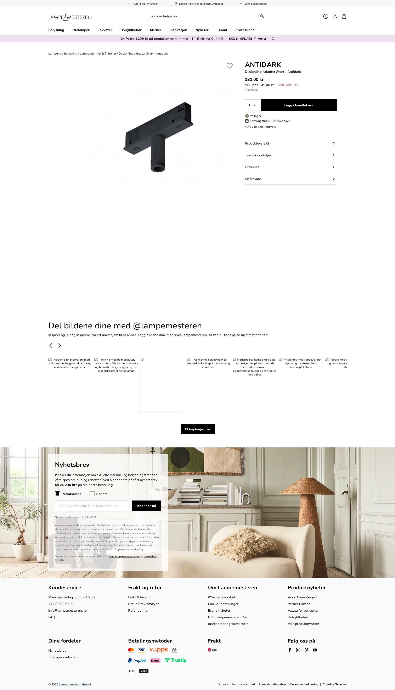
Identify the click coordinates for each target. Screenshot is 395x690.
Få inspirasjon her (197, 429)
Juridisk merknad (243, 684)
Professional (245, 30)
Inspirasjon (178, 30)
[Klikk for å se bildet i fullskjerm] (158, 137)
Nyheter (202, 30)
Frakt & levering (140, 597)
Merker (155, 30)
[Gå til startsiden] (70, 16)
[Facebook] (290, 650)
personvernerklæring (130, 549)
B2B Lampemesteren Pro (227, 617)
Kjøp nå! (217, 38)
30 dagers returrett (63, 657)
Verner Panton (299, 603)
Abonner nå (146, 505)
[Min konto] (335, 16)
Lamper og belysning (62, 53)
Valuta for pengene (303, 610)
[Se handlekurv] (344, 16)
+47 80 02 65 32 (61, 603)
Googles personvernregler (124, 556)
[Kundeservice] (325, 16)
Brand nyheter (219, 610)
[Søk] (262, 16)
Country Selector (335, 684)
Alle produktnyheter (303, 623)
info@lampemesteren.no (67, 610)
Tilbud (222, 30)
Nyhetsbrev (57, 650)
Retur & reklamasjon (143, 603)
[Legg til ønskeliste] (229, 65)
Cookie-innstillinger (223, 603)
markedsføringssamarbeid (228, 623)
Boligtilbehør (131, 30)
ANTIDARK (263, 64)
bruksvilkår (150, 556)
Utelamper (81, 30)
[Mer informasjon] (272, 38)
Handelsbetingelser (272, 684)
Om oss (223, 684)
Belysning (56, 30)
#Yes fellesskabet (221, 597)
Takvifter (105, 30)
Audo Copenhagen (302, 597)
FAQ (51, 617)
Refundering (138, 610)
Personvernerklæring (304, 684)
